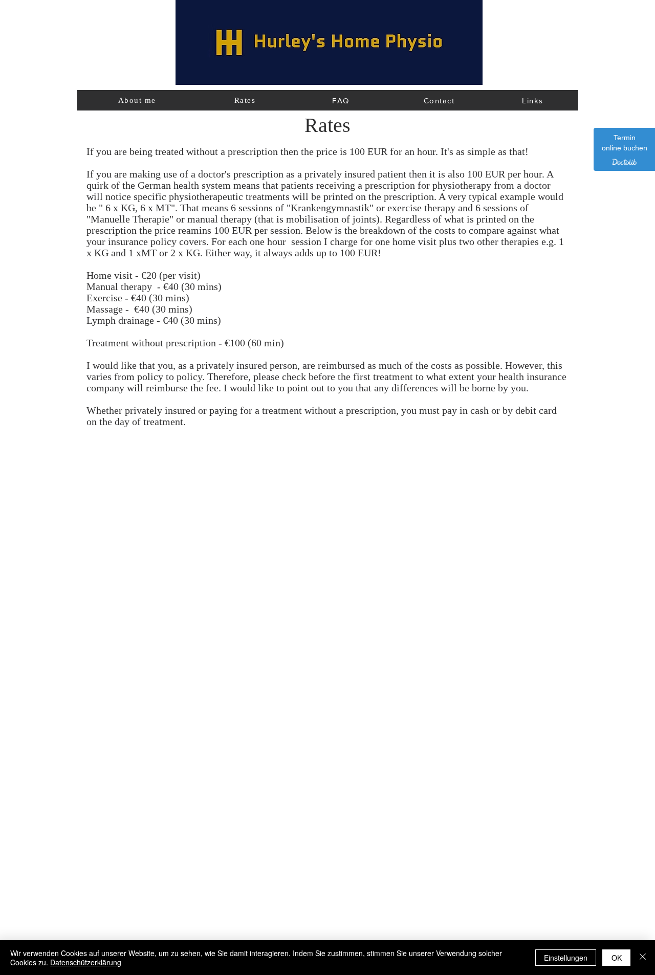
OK (617, 957)
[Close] (643, 957)
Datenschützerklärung (85, 962)
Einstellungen (565, 957)
